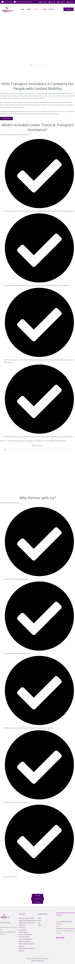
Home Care (22, 927)
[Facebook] (57, 937)
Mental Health (23, 932)
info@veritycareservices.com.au (65, 928)
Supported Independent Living (27, 920)
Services (36, 9)
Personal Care (23, 930)
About (29, 9)
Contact (51, 9)
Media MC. (41, 961)
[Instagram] (61, 937)
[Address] (59, 937)
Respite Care (22, 925)
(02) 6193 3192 (8, 1)
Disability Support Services (26, 918)
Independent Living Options (27, 923)
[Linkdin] (63, 937)
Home (22, 9)
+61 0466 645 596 (64, 921)
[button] (39, 9)
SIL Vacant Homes (24, 937)
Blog (44, 9)
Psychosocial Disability (25, 934)
